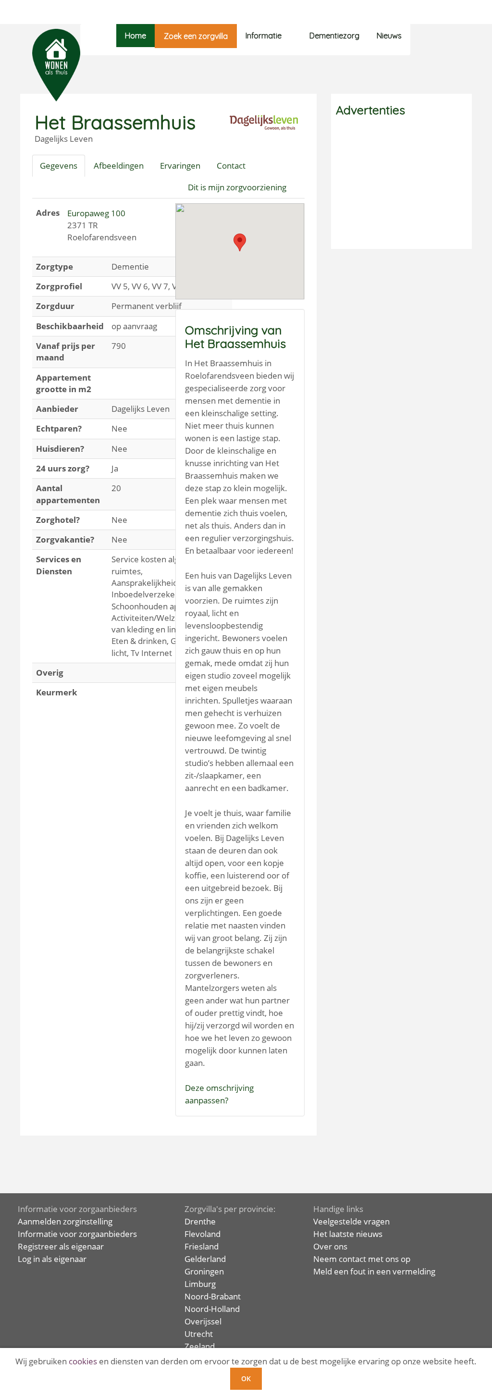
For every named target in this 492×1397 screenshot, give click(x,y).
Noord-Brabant (212, 1296)
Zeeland (199, 1346)
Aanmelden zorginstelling (65, 1221)
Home (135, 35)
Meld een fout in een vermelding (374, 1271)
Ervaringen (180, 165)
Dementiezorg (334, 35)
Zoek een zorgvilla (196, 36)
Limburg (200, 1283)
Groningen (204, 1271)
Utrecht (198, 1333)
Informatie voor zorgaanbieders (77, 1233)
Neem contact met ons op (361, 1258)
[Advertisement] (401, 184)
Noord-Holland (212, 1308)
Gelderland (205, 1258)
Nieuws (389, 35)
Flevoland (202, 1233)
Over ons (330, 1246)
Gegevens (58, 165)
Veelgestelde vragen (351, 1221)
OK (246, 1378)
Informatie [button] (264, 35)
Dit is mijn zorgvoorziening (237, 187)
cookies (83, 1361)
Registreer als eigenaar (61, 1246)
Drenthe (200, 1221)
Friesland (201, 1246)
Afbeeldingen (119, 165)
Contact (231, 165)
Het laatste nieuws (347, 1233)
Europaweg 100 (96, 213)
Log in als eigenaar (52, 1258)
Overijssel (202, 1321)
